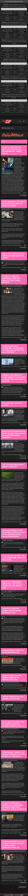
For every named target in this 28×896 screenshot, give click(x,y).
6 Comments (23, 575)
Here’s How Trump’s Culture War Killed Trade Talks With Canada (13, 256)
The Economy (23, 599)
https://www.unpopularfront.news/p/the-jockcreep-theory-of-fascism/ (13, 408)
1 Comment (23, 269)
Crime (25, 245)
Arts (25, 337)
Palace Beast (7, 128)
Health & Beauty (23, 455)
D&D (12, 895)
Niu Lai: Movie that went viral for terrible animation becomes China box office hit (13, 724)
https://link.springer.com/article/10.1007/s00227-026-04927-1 (12, 156)
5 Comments (23, 796)
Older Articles (22, 887)
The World (24, 688)
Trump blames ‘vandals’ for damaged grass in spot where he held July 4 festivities (13, 754)
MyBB (21, 895)
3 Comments (23, 425)
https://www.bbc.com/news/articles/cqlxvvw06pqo (10, 682)
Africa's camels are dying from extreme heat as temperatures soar (12, 678)
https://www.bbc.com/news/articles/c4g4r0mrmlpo (10, 729)
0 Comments (23, 195)
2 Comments (23, 835)
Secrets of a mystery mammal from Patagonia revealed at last (11, 610)
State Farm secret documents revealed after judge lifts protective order (14, 204)
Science (24, 193)
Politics (24, 267)
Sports (24, 521)
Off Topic (24, 666)
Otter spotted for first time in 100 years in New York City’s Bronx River (13, 558)
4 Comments (23, 669)
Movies (24, 743)
